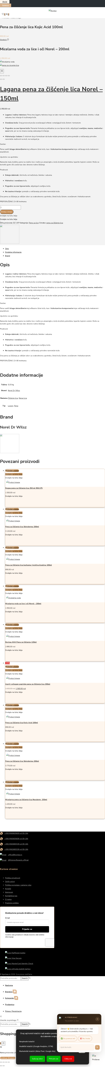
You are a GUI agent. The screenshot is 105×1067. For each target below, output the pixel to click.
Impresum (9, 892)
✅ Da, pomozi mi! (68, 1038)
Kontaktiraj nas (11, 896)
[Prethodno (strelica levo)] (1, 1065)
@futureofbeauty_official (18, 860)
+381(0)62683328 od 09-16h (16, 849)
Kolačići (8, 888)
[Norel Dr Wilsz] (9, 243)
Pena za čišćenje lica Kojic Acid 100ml (21, 722)
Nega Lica (23, 398)
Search (25, 978)
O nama (8, 899)
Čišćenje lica (13, 398)
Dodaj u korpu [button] (13, 470)
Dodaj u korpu (6, 212)
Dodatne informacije (13, 252)
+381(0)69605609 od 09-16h (16, 833)
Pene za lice (34, 223)
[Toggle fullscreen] (6, 75)
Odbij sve (68, 1059)
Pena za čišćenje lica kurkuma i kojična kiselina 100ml (28, 565)
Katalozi (5, 5)
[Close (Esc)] (1, 75)
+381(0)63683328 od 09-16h (16, 844)
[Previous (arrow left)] (1, 79)
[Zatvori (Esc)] (9, 1062)
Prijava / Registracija (13, 1011)
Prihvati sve (53, 1059)
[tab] (55, 248)
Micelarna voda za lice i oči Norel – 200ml (23, 603)
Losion (10, 406)
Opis (7, 248)
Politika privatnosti (12, 878)
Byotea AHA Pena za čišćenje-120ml (21, 642)
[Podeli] (6, 1062)
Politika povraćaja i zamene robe (18, 885)
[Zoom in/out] (9, 75)
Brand (7, 256)
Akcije (4, 2)
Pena (16, 406)
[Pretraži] (97, 1047)
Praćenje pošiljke (12, 903)
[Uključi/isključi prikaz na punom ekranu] (4, 1062)
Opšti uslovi (10, 881)
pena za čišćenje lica (54, 223)
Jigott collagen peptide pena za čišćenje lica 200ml (27, 684)
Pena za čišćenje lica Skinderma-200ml (22, 526)
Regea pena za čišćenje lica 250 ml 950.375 (24, 488)
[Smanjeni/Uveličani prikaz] (1, 1062)
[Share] (4, 75)
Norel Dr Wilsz (14, 390)
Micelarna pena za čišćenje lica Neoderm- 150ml (26, 799)
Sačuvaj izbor (37, 1059)
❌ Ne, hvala (85, 1038)
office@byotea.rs (15, 855)
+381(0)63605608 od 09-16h (16, 838)
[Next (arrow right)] (4, 79)
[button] (8, 215)
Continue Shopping (7, 1058)
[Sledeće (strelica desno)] (4, 1065)
